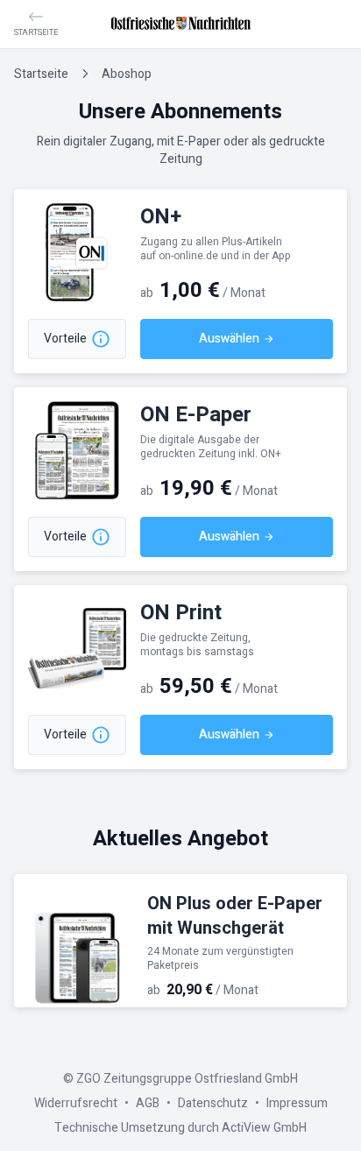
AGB (147, 1103)
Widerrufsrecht (75, 1103)
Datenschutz (213, 1103)
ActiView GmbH (264, 1128)
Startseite (41, 74)
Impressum (297, 1103)
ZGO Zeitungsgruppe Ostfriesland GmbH (187, 1079)
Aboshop (127, 74)
